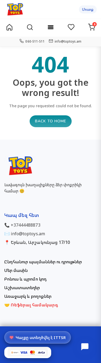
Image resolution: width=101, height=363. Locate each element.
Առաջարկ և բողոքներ (27, 296)
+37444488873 (25, 225)
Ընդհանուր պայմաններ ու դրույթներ (43, 262)
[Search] (30, 27)
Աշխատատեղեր (22, 288)
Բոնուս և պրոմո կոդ (25, 279)
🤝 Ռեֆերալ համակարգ (31, 305)
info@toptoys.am (28, 234)
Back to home (50, 121)
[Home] (9, 27)
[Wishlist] (71, 27)
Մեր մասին (16, 270)
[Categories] (50, 27)
